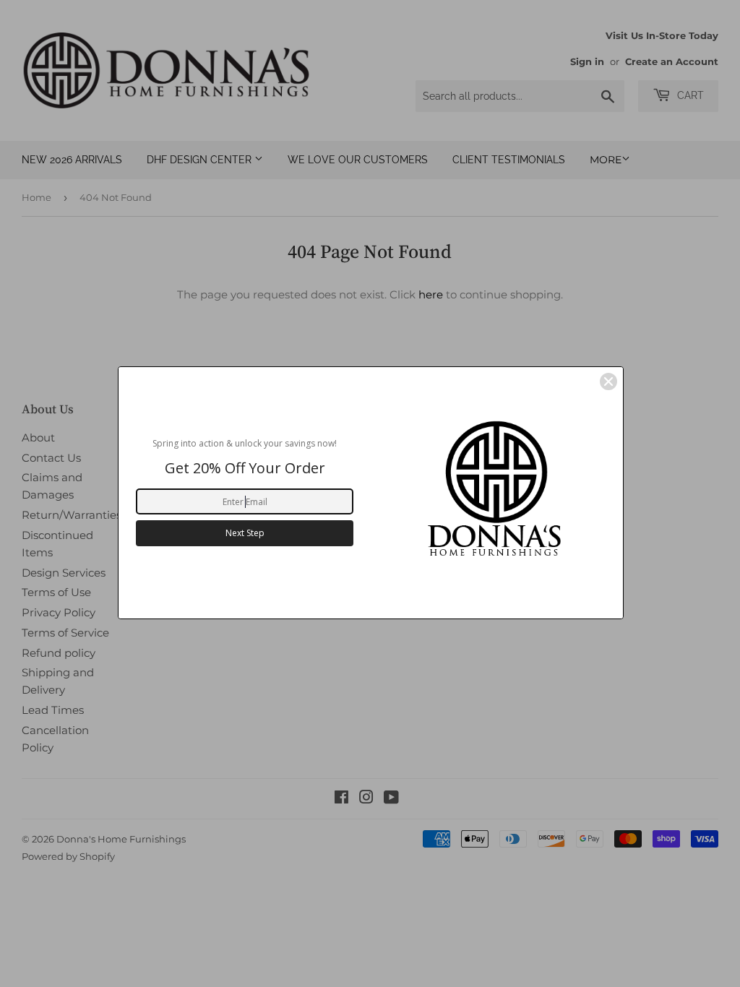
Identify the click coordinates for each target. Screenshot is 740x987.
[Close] (608, 381)
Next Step (244, 533)
